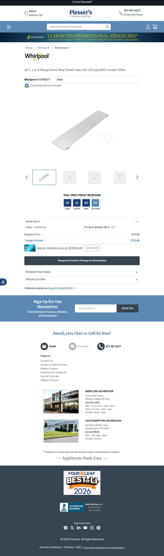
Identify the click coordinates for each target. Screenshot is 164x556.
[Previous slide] (26, 177)
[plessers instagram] (92, 528)
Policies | (69, 547)
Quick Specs (33, 221)
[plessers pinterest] (98, 528)
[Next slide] (137, 177)
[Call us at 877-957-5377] (101, 346)
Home (29, 48)
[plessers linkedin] (79, 528)
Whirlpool (43, 48)
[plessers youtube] (85, 528)
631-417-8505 (92, 432)
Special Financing (50, 376)
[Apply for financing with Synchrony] (82, 37)
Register (127, 308)
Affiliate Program (50, 380)
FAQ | (79, 547)
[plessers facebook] (66, 528)
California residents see (48, 288)
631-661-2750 (93, 402)
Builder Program (49, 369)
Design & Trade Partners (54, 365)
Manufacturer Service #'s (54, 372)
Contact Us (47, 361)
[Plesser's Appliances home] (80, 13)
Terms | (51, 547)
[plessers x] (72, 528)
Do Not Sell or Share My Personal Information (104, 548)
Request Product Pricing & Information (82, 260)
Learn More (92, 248)
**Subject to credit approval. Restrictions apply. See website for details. (82, 452)
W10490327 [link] (62, 48)
